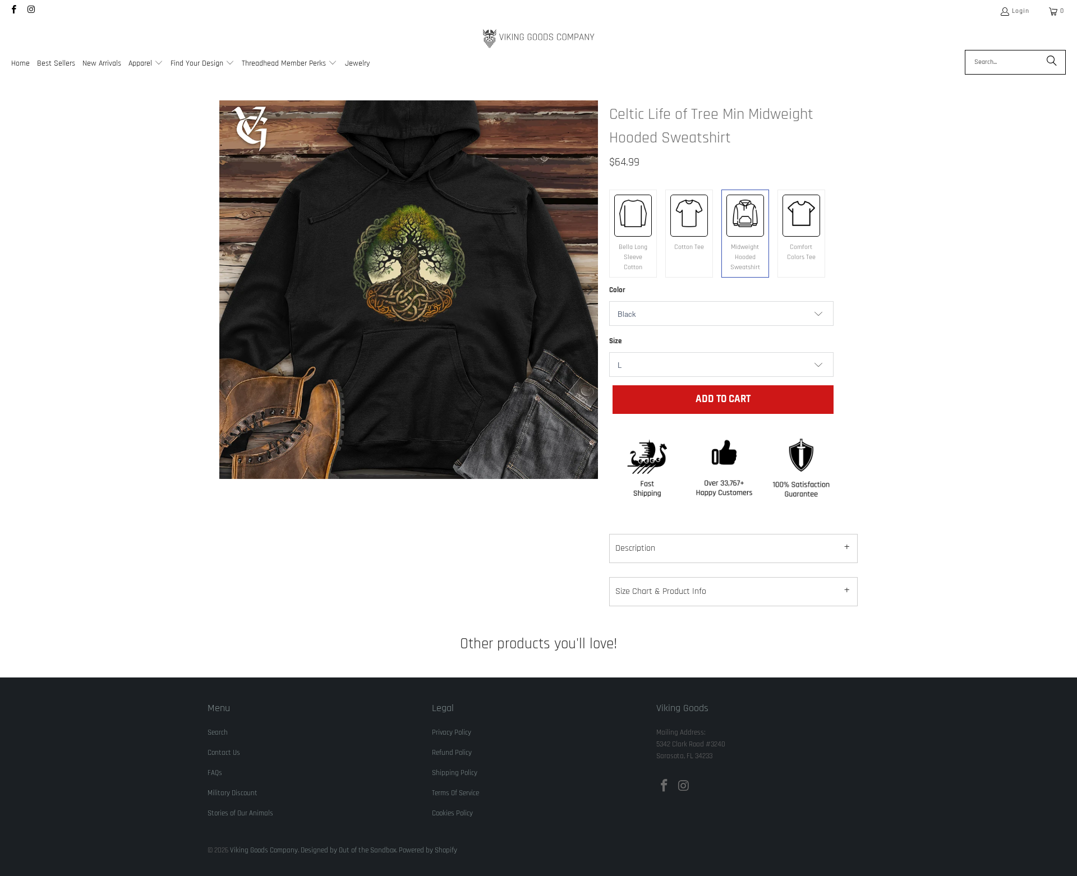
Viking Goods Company (264, 850)
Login (1020, 11)
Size (615, 340)
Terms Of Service (455, 793)
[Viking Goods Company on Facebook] (13, 11)
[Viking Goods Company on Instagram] (30, 11)
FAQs (215, 772)
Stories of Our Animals (240, 813)
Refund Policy (452, 752)
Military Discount (232, 793)
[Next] (590, 289)
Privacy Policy (451, 732)
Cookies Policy (452, 813)
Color (617, 289)
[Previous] (228, 289)
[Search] (1052, 62)
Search (218, 732)
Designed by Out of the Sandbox (348, 850)
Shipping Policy (454, 772)
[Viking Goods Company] (538, 39)
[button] (145, 64)
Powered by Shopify (428, 850)
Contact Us (224, 752)
